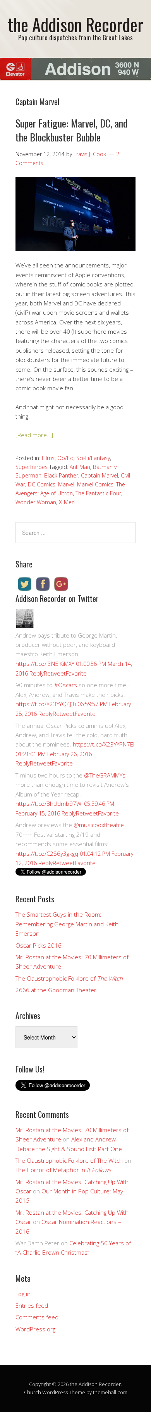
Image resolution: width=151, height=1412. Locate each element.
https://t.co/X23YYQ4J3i (45, 704)
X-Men (67, 502)
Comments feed (36, 1317)
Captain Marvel (99, 475)
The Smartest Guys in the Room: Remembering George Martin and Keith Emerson (66, 923)
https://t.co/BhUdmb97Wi (48, 803)
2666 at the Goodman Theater (55, 990)
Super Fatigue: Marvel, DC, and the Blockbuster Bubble (71, 130)
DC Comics (41, 484)
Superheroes (31, 467)
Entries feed (31, 1305)
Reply (36, 673)
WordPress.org (35, 1329)
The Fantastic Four (98, 493)
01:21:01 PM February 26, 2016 (53, 754)
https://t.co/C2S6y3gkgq (46, 853)
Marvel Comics (95, 484)
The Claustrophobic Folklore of (69, 978)
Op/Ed (65, 458)
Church (32, 1392)
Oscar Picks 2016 (38, 945)
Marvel (66, 484)
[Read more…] (34, 435)
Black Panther (61, 475)
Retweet (55, 673)
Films (48, 458)
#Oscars (65, 685)
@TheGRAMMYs (104, 775)
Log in (23, 1294)
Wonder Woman (35, 502)
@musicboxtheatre (99, 825)
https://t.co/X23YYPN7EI (103, 744)
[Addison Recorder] (24, 625)
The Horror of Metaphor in (63, 1170)
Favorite (76, 673)
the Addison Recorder (75, 24)
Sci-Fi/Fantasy (93, 458)
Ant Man (80, 467)
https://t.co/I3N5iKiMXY (44, 663)
